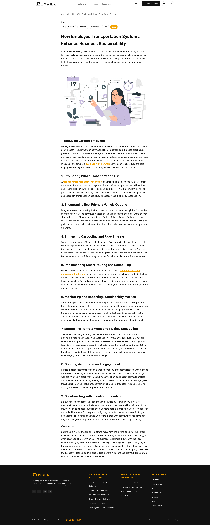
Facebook (83, 27)
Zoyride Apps (126, 496)
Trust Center (157, 506)
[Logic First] (73, 520)
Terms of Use (148, 520)
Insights (155, 497)
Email (106, 27)
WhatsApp (95, 27)
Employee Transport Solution (100, 490)
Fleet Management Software (131, 483)
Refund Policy (173, 520)
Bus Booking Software (97, 503)
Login (136, 4)
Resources (106, 4)
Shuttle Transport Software (99, 499)
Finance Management (129, 491)
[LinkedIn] (34, 491)
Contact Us (156, 493)
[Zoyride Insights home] (41, 475)
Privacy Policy (161, 520)
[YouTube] (45, 491)
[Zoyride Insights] (46, 4)
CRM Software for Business (131, 487)
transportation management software (83, 182)
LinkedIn (71, 27)
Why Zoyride (157, 484)
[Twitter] (39, 491)
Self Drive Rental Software (99, 495)
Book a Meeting (151, 4)
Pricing (95, 4)
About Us (155, 480)
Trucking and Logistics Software (101, 508)
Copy (114, 27)
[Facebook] (50, 491)
